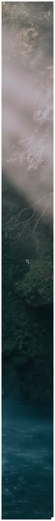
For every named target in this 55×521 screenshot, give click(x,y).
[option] (27, 261)
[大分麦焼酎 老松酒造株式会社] (4, 3)
